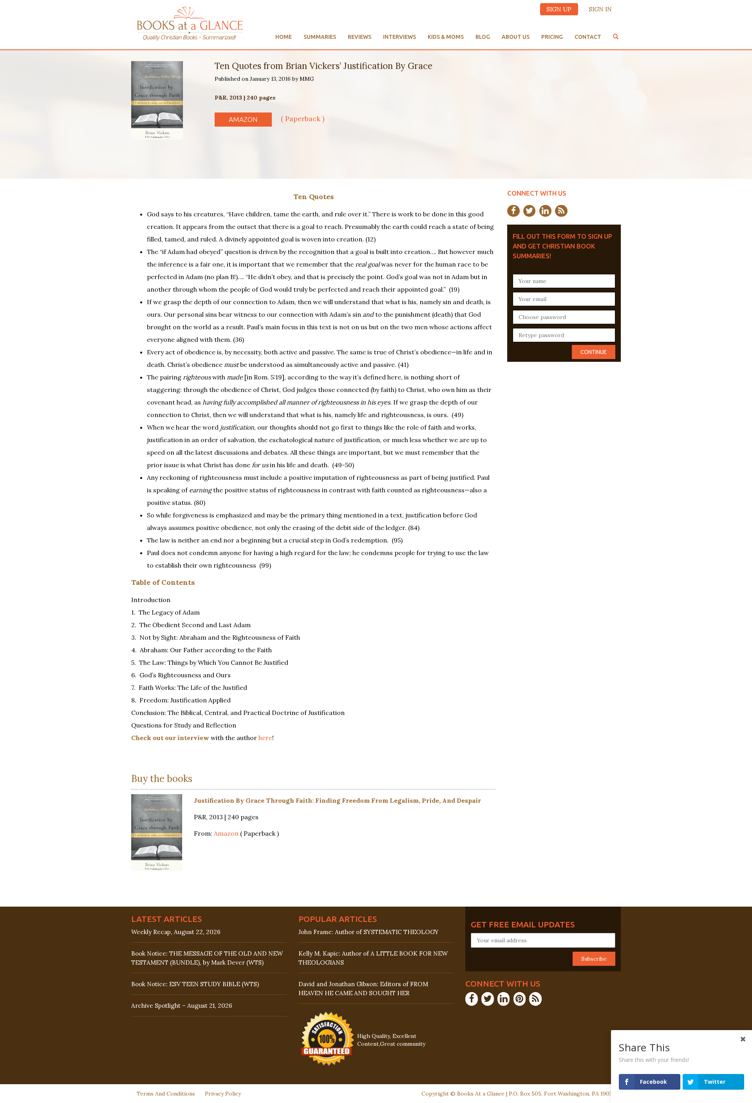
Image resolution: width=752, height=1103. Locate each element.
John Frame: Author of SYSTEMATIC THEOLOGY (368, 932)
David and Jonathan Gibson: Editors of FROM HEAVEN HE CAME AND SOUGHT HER (363, 988)
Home (283, 37)
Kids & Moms (446, 37)
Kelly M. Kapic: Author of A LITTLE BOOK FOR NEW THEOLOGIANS (373, 958)
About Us (516, 37)
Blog (482, 37)
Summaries (320, 37)
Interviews (399, 37)
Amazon (243, 119)
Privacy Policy (223, 1093)
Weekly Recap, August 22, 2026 (176, 932)
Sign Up (558, 9)
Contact (588, 37)
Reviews (359, 37)
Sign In (600, 9)
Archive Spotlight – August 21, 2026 (181, 1005)
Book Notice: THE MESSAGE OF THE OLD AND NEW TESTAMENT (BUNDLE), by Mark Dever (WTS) (207, 958)
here (265, 738)
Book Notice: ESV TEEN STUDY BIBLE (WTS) (195, 984)
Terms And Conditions (166, 1093)
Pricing (552, 37)
